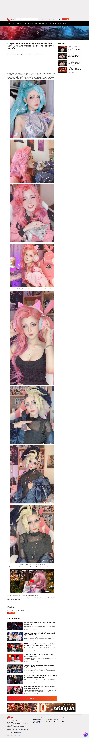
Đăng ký (58, 19)
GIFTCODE (44, 23)
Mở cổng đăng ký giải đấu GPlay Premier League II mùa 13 (74, 69)
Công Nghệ (51, 23)
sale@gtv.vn (38, 722)
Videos (64, 23)
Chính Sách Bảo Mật (37, 719)
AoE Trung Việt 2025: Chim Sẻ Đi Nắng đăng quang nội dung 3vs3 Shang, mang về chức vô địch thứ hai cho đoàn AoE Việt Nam (74, 55)
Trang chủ (9, 23)
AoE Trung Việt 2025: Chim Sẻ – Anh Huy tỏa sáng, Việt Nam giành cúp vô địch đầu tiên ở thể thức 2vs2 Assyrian (74, 62)
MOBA (59, 23)
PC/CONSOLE (20, 23)
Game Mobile (38, 23)
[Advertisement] (44, 8)
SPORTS (27, 23)
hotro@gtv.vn (19, 732)
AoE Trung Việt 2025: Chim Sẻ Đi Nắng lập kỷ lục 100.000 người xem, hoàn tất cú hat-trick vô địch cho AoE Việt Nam (74, 48)
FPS (56, 23)
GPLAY (31, 23)
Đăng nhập (65, 19)
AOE (14, 23)
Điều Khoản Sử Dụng (37, 717)
